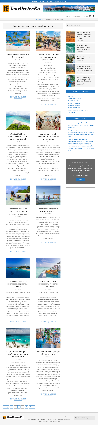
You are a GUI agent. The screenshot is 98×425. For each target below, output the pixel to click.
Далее (32, 407)
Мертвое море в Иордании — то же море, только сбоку (83, 47)
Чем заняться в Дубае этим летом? (84, 58)
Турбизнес (71, 112)
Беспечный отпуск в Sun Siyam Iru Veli (18, 55)
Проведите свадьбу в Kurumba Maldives (48, 210)
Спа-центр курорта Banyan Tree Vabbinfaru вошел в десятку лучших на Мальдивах (81, 125)
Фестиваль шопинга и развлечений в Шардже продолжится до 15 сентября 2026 (81, 148)
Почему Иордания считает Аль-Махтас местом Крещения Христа (84, 35)
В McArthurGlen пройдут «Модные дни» (48, 352)
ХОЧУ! (80, 179)
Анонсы (70, 96)
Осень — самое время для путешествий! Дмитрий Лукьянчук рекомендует (84, 80)
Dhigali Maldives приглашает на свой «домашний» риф (17, 136)
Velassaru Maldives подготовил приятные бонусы (17, 284)
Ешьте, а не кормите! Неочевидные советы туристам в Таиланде (85, 68)
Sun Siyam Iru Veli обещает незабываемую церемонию (48, 136)
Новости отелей (73, 101)
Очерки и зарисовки (74, 105)
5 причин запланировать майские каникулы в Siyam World (17, 354)
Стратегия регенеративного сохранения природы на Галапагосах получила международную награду (80, 141)
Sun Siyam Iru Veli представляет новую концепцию (48, 284)
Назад (6, 407)
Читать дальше (18, 97)
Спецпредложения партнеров (78, 110)
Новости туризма (74, 103)
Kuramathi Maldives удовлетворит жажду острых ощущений (18, 211)
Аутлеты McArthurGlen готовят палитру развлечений (48, 57)
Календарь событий (74, 98)
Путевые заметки (74, 108)
